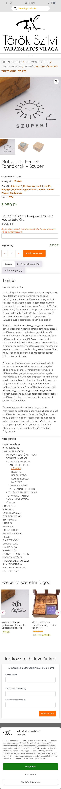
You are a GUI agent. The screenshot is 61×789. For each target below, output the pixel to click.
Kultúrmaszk (11, 571)
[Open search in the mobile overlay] (30, 8)
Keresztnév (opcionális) (15, 700)
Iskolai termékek (11, 62)
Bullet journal (12, 533)
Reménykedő (19, 475)
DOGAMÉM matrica (16, 458)
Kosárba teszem (34, 253)
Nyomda (17, 189)
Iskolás (47, 186)
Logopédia (9, 506)
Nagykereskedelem (14, 567)
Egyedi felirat (30, 189)
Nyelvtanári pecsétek (22, 488)
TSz (11, 197)
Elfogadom (30, 766)
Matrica (7, 523)
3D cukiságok (11, 447)
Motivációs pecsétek (37, 62)
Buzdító (16, 471)
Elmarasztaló (20, 478)
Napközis (16, 482)
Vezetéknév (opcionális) (15, 688)
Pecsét (42, 189)
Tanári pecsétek (18, 485)
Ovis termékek (11, 444)
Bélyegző (6, 189)
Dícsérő (28, 66)
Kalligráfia (10, 547)
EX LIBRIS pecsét (12, 512)
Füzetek (10, 502)
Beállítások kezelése (30, 782)
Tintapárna (10, 519)
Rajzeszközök (11, 540)
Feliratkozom (47, 713)
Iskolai (39, 186)
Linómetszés (10, 543)
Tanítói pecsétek (11, 66)
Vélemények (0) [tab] (13, 270)
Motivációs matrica (17, 495)
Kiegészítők (10, 550)
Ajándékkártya (12, 564)
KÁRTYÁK (8, 509)
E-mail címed (11, 674)
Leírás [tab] (8, 264)
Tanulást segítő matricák (21, 454)
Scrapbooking (11, 530)
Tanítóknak (16, 193)
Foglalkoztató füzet (16, 560)
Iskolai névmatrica (17, 499)
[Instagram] (11, 3)
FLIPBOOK (8, 526)
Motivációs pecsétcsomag (21, 492)
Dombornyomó (12, 516)
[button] (30, 56)
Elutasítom (30, 774)
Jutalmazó (16, 186)
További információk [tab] (28, 264)
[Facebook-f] (6, 3)
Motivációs (29, 186)
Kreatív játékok (13, 557)
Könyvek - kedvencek (16, 553)
